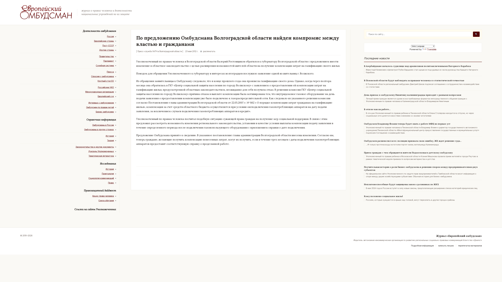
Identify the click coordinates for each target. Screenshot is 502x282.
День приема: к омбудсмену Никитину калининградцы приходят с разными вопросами (412, 95)
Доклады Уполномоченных (101, 151)
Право (111, 183)
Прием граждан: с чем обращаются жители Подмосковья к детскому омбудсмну (408, 152)
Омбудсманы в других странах (99, 129)
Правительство (106, 56)
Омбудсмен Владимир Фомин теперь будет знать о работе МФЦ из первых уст (407, 123)
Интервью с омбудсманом (101, 103)
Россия (110, 36)
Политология (108, 173)
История (110, 136)
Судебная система (105, 65)
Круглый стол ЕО (106, 81)
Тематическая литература (101, 156)
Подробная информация (422, 246)
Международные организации (99, 92)
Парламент (108, 61)
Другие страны (106, 50)
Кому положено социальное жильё (383, 196)
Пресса (110, 72)
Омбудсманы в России (103, 125)
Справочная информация (101, 119)
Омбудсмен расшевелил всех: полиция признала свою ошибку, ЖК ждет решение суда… (412, 141)
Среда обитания (106, 200)
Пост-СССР (108, 45)
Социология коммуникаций (101, 178)
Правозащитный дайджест (100, 190)
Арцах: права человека (103, 196)
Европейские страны (104, 41)
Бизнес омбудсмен (105, 112)
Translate (431, 49)
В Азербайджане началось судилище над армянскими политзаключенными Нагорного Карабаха (417, 66)
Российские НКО (106, 87)
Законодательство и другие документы (95, 147)
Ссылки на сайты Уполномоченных (95, 209)
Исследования (108, 163)
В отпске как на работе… (377, 109)
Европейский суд (106, 96)
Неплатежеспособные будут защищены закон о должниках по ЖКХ (401, 184)
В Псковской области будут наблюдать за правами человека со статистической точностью (414, 80)
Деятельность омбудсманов (99, 31)
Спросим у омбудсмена (102, 76)
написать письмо (446, 246)
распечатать (209, 51)
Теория (110, 140)
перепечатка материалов (470, 246)
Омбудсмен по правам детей (100, 107)
